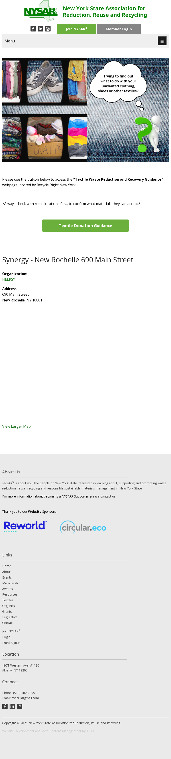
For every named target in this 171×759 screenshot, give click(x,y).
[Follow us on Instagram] (48, 28)
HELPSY (8, 279)
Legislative (9, 617)
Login (6, 637)
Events (7, 577)
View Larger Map (16, 426)
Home (6, 566)
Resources (9, 594)
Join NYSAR (76, 28)
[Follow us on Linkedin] (40, 28)
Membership (11, 583)
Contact (8, 623)
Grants (7, 611)
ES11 (90, 731)
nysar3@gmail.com (25, 698)
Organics (8, 606)
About (6, 572)
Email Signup (11, 643)
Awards (7, 589)
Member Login (119, 29)
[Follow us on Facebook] (33, 28)
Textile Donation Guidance (85, 225)
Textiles (7, 600)
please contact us (103, 496)
